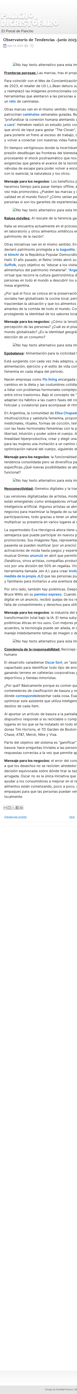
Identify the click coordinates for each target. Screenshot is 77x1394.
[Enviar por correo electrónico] (5, 808)
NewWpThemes (64, 1389)
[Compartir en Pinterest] (21, 808)
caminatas (31, 114)
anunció (36, 555)
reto (12, 101)
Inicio (72, 817)
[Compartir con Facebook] (17, 808)
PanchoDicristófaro (30, 20)
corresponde (26, 696)
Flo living (50, 379)
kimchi (13, 254)
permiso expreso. (48, 594)
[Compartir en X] (13, 808)
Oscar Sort (53, 662)
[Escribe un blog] (9, 808)
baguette (67, 249)
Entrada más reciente (15, 817)
